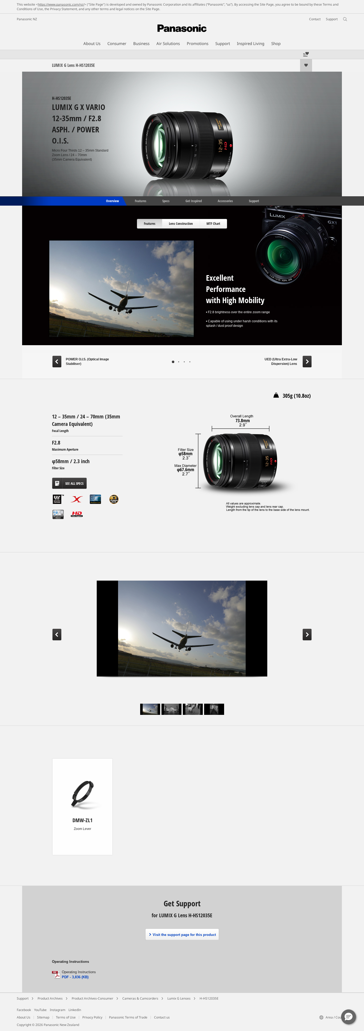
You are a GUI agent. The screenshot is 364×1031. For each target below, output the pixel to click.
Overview (112, 200)
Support (254, 200)
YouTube (40, 1010)
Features (140, 200)
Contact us (162, 1017)
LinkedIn (74, 1010)
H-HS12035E (209, 998)
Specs (165, 200)
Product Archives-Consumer (92, 998)
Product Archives (50, 998)
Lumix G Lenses (179, 998)
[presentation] (149, 223)
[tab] (149, 223)
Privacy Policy (92, 1017)
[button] (348, 1016)
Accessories (225, 200)
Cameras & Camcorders (140, 998)
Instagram (57, 1010)
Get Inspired (193, 200)
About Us (23, 1017)
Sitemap (43, 1017)
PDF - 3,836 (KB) (75, 977)
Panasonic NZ (27, 19)
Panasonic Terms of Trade (128, 1017)
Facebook (24, 1010)
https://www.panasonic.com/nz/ (61, 4)
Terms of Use (66, 1017)
